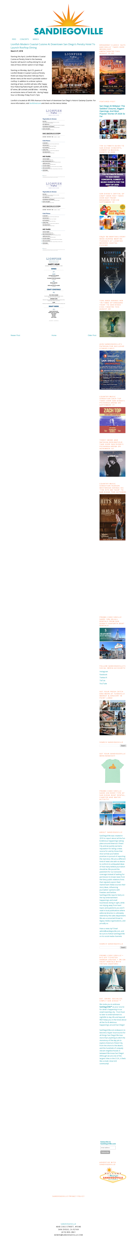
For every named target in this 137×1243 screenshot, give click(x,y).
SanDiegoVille (68, 1224)
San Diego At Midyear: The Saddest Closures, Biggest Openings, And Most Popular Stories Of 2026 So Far (112, 111)
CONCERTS (24, 39)
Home (54, 335)
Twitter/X (103, 677)
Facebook (103, 674)
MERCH (36, 39)
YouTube (103, 683)
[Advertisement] (113, 578)
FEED (14, 39)
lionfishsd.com (35, 103)
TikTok (102, 680)
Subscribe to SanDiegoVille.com (108, 1143)
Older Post (92, 335)
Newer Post (15, 335)
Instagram (104, 671)
